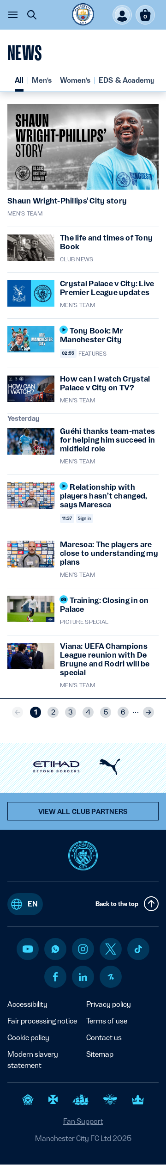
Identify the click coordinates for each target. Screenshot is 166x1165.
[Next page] (148, 712)
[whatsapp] (55, 949)
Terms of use (106, 1021)
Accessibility (27, 1004)
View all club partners (83, 811)
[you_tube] (28, 949)
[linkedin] (83, 977)
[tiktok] (138, 949)
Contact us (104, 1038)
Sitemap (99, 1054)
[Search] (32, 15)
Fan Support (83, 1121)
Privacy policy (108, 1004)
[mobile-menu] (12, 14)
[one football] (111, 976)
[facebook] (55, 976)
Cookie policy (28, 1038)
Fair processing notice (42, 1021)
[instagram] (83, 949)
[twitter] (110, 949)
